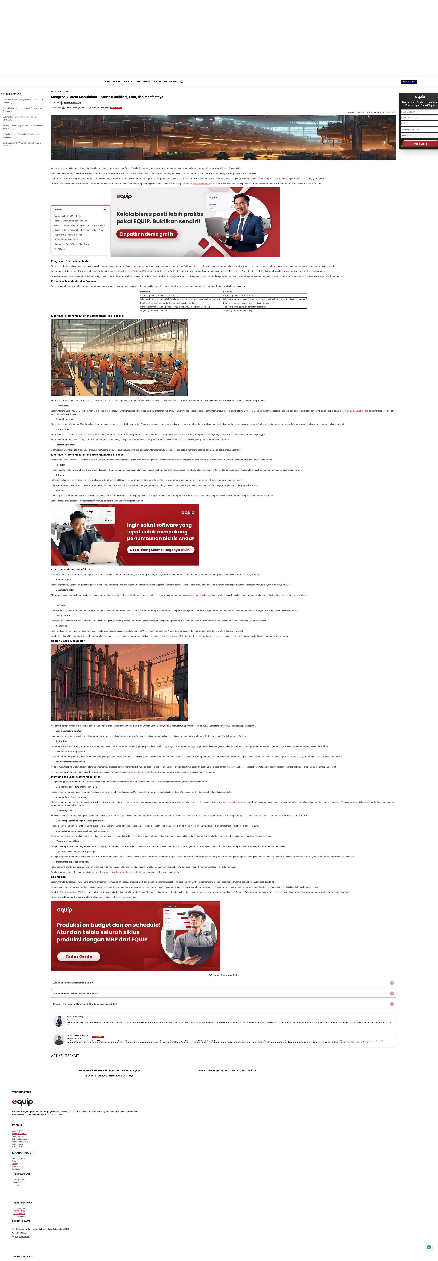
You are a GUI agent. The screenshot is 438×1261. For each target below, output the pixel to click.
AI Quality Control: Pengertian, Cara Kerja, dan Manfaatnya (21, 135)
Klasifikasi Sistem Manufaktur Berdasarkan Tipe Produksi (80, 225)
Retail (14, 1161)
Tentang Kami (18, 1180)
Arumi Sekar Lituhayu (72, 103)
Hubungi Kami (18, 1182)
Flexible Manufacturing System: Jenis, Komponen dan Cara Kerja (23, 127)
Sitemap (16, 1185)
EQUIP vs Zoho (19, 1211)
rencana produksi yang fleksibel (193, 595)
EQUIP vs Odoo (19, 1216)
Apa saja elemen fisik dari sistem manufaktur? (75, 993)
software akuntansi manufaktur (139, 772)
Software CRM (17, 1136)
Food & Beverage (18, 1158)
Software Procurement (20, 1139)
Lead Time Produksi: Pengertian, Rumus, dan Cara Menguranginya (23, 101)
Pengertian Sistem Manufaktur (68, 216)
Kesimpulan (59, 249)
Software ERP (17, 1131)
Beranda (54, 91)
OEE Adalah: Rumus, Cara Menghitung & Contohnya (19, 118)
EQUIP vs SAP (19, 1214)
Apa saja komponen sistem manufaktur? (73, 983)
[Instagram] (17, 1120)
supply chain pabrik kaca (231, 802)
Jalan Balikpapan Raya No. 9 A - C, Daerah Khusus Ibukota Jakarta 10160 (42, 1229)
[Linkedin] (21, 1120)
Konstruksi (16, 1169)
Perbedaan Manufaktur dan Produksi (70, 221)
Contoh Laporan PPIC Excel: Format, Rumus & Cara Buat (22, 144)
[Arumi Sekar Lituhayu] (62, 103)
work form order (126, 485)
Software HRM (17, 1147)
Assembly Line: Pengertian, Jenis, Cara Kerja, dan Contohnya (23, 109)
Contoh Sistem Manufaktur (66, 239)
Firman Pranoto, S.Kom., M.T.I (78, 1035)
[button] (181, 81)
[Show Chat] (428, 1247)
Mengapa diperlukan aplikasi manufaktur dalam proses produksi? (85, 1004)
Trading (15, 1164)
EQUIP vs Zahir (19, 1208)
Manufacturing (63, 91)
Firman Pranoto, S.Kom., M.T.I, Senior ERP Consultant (87, 108)
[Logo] (22, 1102)
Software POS (17, 1144)
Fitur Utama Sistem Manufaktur (68, 235)
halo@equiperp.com (22, 1237)
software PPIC (177, 636)
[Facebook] (13, 1120)
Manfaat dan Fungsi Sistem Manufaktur (71, 244)
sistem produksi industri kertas (354, 411)
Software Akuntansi (19, 1134)
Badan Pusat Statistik (141, 173)
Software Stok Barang (20, 1142)
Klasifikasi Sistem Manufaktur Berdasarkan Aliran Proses (79, 230)
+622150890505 (21, 1233)
